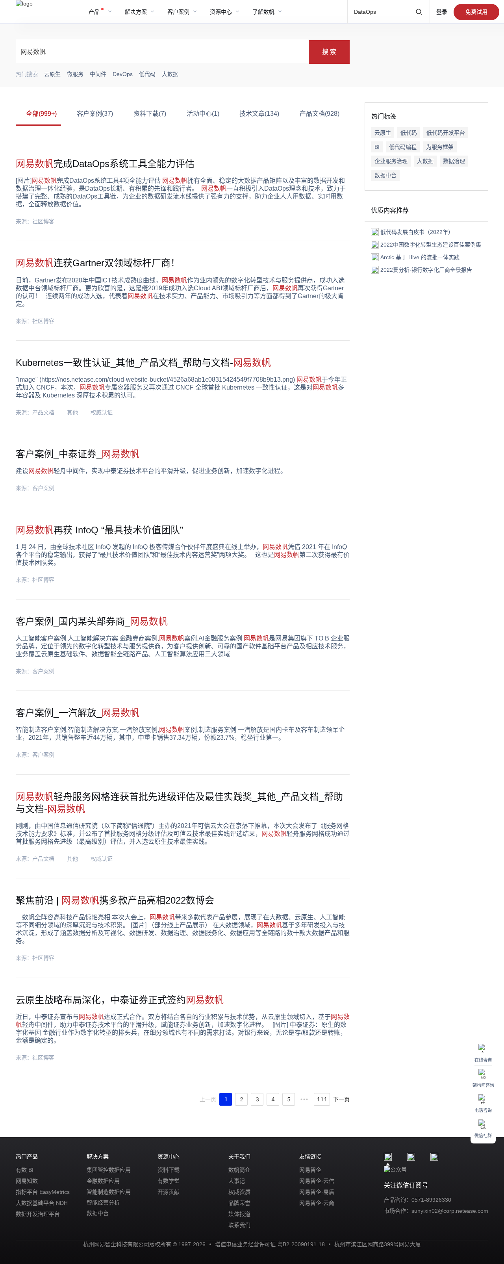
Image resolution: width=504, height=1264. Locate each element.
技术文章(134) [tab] (259, 113)
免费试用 (476, 12)
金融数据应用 (103, 1181)
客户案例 (43, 488)
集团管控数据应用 (109, 1170)
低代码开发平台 (445, 133)
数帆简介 (239, 1170)
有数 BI (24, 1170)
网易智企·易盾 (316, 1192)
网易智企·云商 (316, 1203)
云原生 (382, 133)
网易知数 (27, 1181)
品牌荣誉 (239, 1203)
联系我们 (239, 1225)
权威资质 (239, 1192)
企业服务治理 (391, 161)
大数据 (425, 161)
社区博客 (43, 221)
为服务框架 (440, 147)
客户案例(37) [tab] (95, 113)
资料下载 (169, 1170)
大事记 (236, 1181)
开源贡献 (169, 1192)
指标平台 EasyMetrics (43, 1192)
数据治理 (454, 161)
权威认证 (102, 412)
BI (377, 147)
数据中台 (385, 175)
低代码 (408, 133)
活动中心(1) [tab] (203, 113)
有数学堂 (169, 1181)
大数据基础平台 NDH (42, 1203)
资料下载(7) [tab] (149, 113)
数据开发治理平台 (38, 1214)
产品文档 (43, 412)
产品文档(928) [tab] (319, 113)
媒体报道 (239, 1214)
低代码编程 (403, 147)
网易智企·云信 (316, 1181)
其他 (72, 412)
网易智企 (310, 1170)
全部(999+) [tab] (41, 113)
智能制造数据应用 (109, 1192)
